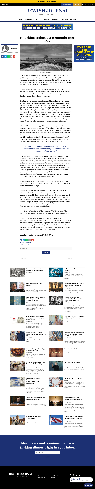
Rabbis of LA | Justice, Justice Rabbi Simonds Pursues (74, 317)
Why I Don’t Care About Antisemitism (33, 417)
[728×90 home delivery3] (47, 26)
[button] (2, 56)
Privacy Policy (54, 475)
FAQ (38, 475)
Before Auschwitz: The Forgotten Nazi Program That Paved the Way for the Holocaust (73, 299)
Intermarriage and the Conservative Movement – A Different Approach (73, 399)
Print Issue (73, 19)
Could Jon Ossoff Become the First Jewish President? (35, 398)
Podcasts (46, 19)
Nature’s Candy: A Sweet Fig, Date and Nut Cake (35, 349)
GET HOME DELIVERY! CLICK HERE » (47, 1)
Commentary (28, 19)
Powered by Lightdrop (54, 481)
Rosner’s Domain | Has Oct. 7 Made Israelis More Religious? (35, 363)
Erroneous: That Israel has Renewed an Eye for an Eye (34, 269)
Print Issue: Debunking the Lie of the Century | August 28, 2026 (74, 285)
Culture (38, 19)
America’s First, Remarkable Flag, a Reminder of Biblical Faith (73, 418)
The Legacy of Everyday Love (73, 378)
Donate (53, 477)
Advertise (39, 473)
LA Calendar (64, 19)
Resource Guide (41, 477)
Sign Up (46, 252)
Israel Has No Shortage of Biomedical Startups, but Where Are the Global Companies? (34, 381)
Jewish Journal (48, 11)
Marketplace (55, 19)
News (20, 19)
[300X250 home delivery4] (84, 53)
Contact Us (54, 473)
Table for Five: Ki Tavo (71, 349)
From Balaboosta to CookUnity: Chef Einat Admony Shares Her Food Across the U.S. (74, 334)
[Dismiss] (68, 478)
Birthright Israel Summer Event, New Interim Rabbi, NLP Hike (36, 334)
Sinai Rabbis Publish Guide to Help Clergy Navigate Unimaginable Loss (35, 298)
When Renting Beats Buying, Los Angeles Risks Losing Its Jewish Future (35, 318)
